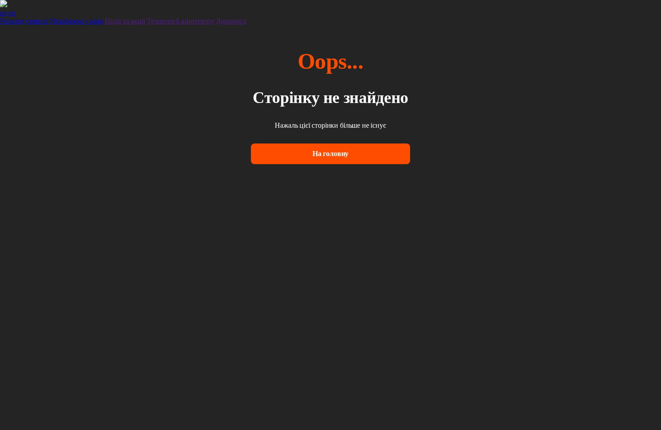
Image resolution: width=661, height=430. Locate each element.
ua (3, 13)
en (12, 13)
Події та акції (125, 21)
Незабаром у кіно (76, 21)
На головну (330, 153)
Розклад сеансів (24, 21)
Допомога (231, 21)
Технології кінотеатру (180, 21)
